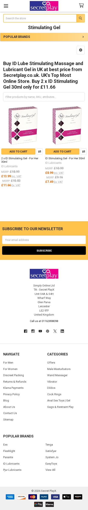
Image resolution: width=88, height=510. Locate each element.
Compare (40, 151)
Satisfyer (50, 451)
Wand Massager (57, 375)
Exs (5, 444)
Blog (6, 400)
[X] (55, 331)
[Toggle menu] (6, 6)
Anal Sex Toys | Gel (58, 400)
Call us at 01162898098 (44, 321)
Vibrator (52, 381)
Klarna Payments (13, 387)
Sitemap (8, 419)
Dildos (51, 387)
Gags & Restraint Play (60, 407)
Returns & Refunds (14, 381)
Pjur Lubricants (12, 469)
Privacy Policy (11, 394)
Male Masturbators (58, 369)
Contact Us (10, 413)
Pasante (8, 457)
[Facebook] (25, 331)
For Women (10, 369)
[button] (81, 50)
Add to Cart (18, 151)
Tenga (49, 444)
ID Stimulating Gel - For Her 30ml (65, 158)
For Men (8, 362)
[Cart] (82, 5)
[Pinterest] (48, 331)
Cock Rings (54, 394)
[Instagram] (33, 331)
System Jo (52, 457)
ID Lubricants (11, 463)
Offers (51, 362)
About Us (9, 407)
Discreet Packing (13, 375)
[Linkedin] (62, 331)
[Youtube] (40, 331)
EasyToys (51, 463)
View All (50, 469)
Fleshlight (9, 451)
